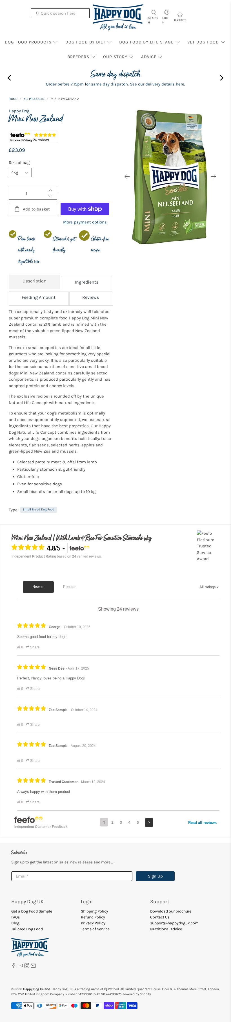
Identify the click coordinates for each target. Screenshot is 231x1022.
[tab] (35, 282)
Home (13, 98)
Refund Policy (93, 917)
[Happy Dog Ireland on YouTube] (20, 966)
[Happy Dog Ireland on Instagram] (26, 966)
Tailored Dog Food (27, 929)
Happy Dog (19, 110)
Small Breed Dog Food (38, 509)
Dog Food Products (28, 42)
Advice (148, 56)
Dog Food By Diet (85, 42)
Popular (69, 587)
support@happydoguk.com (174, 923)
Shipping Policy (94, 911)
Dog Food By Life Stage (146, 42)
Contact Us (160, 917)
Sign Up (155, 876)
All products (34, 98)
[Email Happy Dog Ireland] (33, 966)
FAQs (15, 917)
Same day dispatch (115, 74)
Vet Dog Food (203, 42)
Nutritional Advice (166, 929)
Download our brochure (170, 911)
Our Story (115, 56)
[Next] (213, 176)
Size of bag (19, 162)
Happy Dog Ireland (36, 989)
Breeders (78, 56)
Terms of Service (95, 929)
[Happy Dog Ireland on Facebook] (13, 966)
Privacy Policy (93, 923)
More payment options (85, 222)
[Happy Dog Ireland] (118, 17)
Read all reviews (202, 823)
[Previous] (127, 176)
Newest (38, 587)
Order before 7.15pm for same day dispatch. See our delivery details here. (115, 84)
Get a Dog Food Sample (31, 911)
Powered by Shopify (137, 994)
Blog (15, 923)
